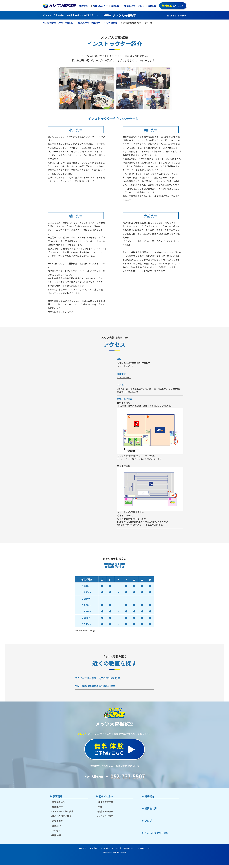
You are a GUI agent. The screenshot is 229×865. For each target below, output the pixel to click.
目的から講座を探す (61, 816)
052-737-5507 (124, 377)
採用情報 (93, 848)
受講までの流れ (105, 811)
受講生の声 (129, 5)
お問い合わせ (127, 848)
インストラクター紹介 (156, 832)
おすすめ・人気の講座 (62, 811)
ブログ (141, 5)
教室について (58, 801)
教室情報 (83, 5)
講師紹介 (152, 5)
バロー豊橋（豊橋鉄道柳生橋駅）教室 (95, 685)
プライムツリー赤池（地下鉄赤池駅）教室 (97, 678)
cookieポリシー (143, 848)
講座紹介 (115, 5)
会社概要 (82, 848)
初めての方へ (99, 5)
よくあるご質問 (105, 816)
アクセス (56, 830)
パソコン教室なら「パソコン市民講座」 (58, 22)
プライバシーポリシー (109, 848)
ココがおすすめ (105, 801)
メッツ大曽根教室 (110, 22)
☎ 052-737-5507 (176, 15)
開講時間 (56, 835)
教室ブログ (57, 821)
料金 (100, 806)
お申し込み (173, 6)
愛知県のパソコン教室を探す (89, 22)
